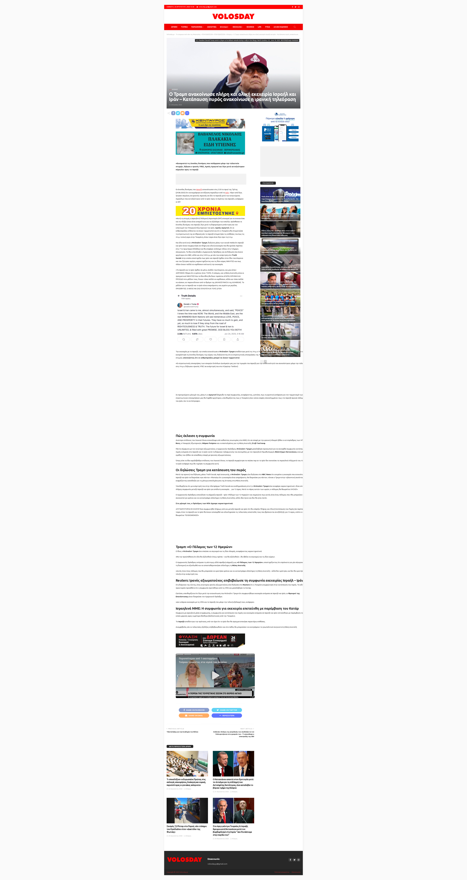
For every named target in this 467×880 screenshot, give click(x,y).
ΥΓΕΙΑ (267, 27)
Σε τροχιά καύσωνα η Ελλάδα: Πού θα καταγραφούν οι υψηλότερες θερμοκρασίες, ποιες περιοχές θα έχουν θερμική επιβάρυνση (278, 318)
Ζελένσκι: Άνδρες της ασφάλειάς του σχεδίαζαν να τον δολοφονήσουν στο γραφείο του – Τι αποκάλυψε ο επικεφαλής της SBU (233, 734)
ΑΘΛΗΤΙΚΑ (211, 27)
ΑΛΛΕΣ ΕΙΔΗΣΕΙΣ (281, 27)
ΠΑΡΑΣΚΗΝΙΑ (196, 27)
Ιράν (227, 193)
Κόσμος (175, 89)
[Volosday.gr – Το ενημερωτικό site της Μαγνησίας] (185, 859)
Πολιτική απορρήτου (281, 872)
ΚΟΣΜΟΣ (250, 27)
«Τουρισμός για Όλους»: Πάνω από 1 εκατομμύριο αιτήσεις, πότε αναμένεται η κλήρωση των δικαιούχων (280, 216)
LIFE (259, 27)
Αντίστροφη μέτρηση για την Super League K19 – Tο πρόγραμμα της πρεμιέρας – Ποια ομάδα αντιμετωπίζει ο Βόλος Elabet (279, 301)
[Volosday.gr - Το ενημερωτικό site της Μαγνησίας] (233, 16)
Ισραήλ (199, 189)
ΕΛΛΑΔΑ (224, 27)
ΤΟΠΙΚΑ (184, 27)
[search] (295, 27)
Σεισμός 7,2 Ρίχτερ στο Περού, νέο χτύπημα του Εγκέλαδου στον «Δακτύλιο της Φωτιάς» (187, 829)
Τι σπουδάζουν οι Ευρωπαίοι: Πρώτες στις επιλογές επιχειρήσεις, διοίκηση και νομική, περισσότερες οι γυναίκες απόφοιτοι (186, 782)
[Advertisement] (211, 179)
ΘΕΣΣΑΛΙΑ (237, 27)
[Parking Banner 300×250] (280, 126)
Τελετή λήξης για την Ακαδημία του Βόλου (182, 732)
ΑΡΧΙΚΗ (174, 27)
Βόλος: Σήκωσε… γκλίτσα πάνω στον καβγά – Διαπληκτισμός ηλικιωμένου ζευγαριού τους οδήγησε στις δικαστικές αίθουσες (278, 233)
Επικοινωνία (296, 872)
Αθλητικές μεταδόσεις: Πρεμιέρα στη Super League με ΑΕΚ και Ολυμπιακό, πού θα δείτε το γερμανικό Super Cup (278, 250)
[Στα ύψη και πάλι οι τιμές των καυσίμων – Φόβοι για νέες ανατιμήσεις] (280, 331)
